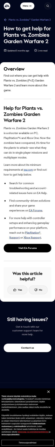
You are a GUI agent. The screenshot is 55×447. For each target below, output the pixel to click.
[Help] (7, 5)
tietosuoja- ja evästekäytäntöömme (33, 432)
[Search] (47, 5)
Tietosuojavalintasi (27, 442)
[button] (27, 248)
